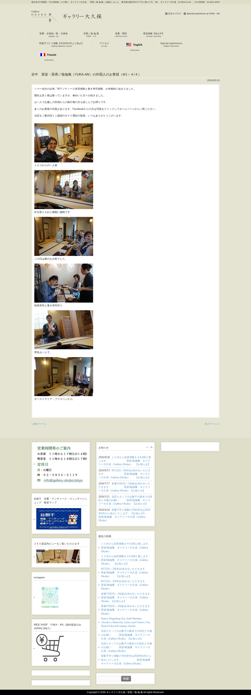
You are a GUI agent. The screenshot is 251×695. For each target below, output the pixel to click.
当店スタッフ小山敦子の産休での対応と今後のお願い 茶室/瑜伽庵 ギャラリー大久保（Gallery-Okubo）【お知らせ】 (126, 635)
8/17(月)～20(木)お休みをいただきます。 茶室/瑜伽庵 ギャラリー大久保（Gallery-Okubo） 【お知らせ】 (127, 572)
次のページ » (212, 423)
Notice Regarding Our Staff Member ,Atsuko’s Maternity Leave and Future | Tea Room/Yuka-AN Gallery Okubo (125, 622)
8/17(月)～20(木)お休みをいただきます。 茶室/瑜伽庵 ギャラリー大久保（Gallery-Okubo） (127, 585)
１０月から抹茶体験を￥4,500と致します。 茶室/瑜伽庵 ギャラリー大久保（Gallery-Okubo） (127, 547)
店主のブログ (174, 13)
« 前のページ (38, 423)
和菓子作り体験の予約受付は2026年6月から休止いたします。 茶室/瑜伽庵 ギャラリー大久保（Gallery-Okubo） (127, 659)
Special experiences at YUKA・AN (203, 13)
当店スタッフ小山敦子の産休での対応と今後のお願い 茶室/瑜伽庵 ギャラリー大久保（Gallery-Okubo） (126, 647)
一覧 (151, 447)
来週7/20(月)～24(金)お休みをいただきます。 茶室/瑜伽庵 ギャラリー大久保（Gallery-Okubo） (127, 610)
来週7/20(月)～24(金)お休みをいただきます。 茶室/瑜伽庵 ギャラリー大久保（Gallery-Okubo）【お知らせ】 (127, 597)
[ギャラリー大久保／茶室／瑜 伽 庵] (66, 21)
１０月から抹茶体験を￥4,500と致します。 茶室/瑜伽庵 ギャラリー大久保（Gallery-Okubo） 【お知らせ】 (127, 560)
